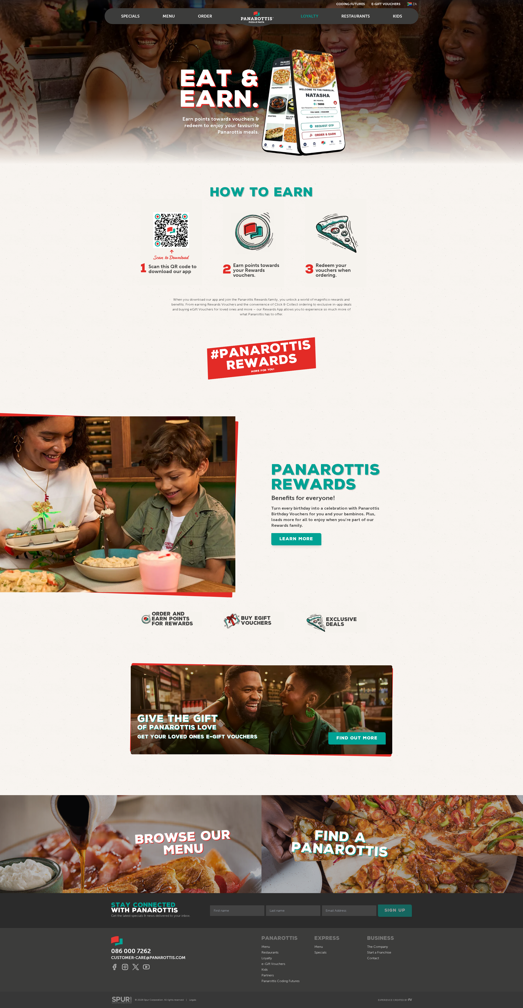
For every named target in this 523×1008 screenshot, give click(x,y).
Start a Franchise (379, 952)
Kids (397, 16)
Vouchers (273, 964)
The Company (377, 947)
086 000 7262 (131, 951)
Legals (192, 999)
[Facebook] (115, 967)
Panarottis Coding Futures (280, 981)
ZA (415, 4)
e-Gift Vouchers (385, 4)
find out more (357, 738)
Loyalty (309, 16)
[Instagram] (126, 967)
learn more (296, 539)
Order (205, 16)
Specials (130, 16)
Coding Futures (350, 4)
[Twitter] (136, 967)
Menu (169, 16)
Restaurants (355, 16)
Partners (268, 975)
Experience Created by (395, 1000)
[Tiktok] (147, 967)
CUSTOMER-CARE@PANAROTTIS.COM (148, 957)
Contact (373, 958)
